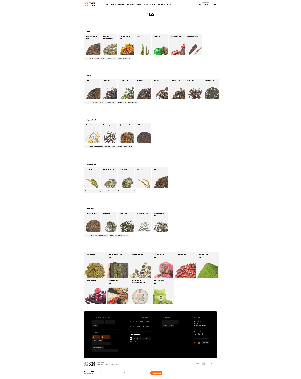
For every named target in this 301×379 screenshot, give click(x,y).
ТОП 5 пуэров (89, 58)
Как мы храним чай (98, 347)
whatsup (199, 334)
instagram (199, 342)
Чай (107, 322)
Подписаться (156, 373)
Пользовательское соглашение (101, 344)
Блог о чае (205, 342)
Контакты (161, 4)
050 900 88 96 (198, 331)
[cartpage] (211, 4)
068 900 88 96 (198, 324)
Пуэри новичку (110, 58)
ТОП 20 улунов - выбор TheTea (94, 102)
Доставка (130, 4)
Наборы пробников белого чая (119, 235)
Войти (206, 4)
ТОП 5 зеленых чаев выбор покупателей (97, 191)
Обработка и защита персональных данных (105, 351)
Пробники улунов (110, 102)
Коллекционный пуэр (123, 58)
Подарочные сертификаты (170, 322)
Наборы (95, 325)
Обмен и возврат (150, 4)
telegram (195, 334)
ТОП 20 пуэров (99, 58)
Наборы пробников (168, 325)
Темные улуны (122, 102)
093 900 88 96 (198, 321)
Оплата (138, 4)
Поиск (100, 4)
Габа (134, 191)
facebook (195, 342)
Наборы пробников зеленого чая (120, 191)
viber (202, 334)
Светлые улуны (132, 102)
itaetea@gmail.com (200, 326)
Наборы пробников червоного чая (122, 147)
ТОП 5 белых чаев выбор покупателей (96, 235)
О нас (169, 4)
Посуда (112, 322)
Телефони (200, 4)
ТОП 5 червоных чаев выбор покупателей (97, 147)
